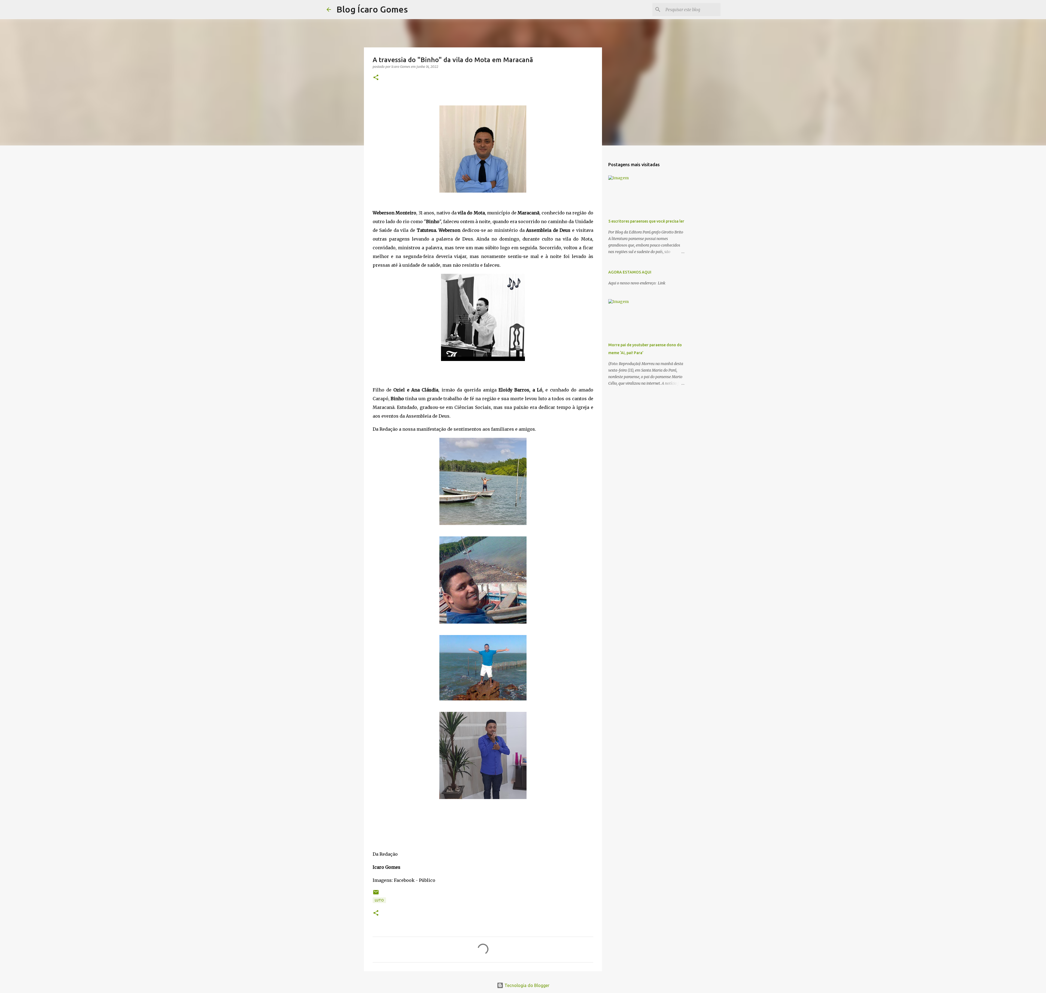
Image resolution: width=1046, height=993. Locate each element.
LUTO (379, 900)
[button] (376, 77)
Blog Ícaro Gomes (372, 9)
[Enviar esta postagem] (376, 894)
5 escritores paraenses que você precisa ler (646, 221)
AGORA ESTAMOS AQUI (629, 272)
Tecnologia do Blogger (526, 985)
